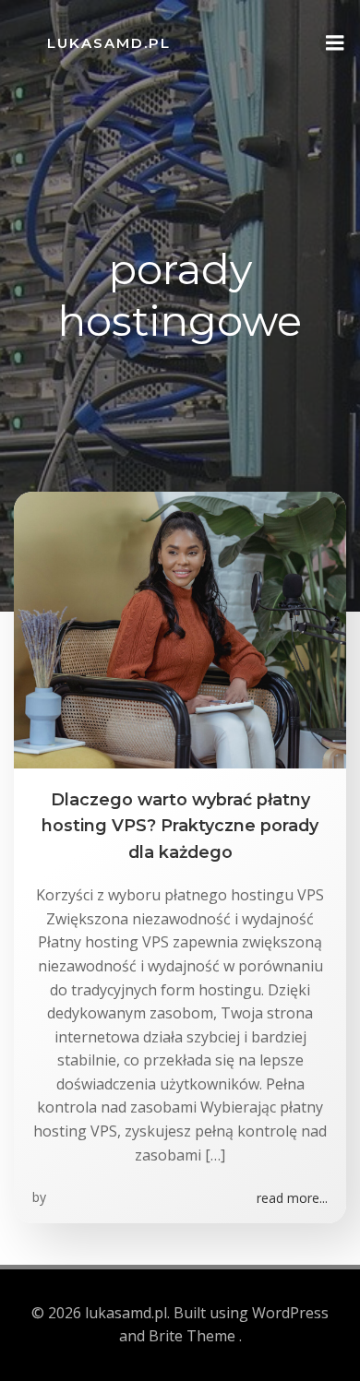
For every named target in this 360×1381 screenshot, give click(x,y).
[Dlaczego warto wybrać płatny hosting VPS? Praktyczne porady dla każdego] (180, 628)
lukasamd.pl (109, 43)
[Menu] (335, 43)
